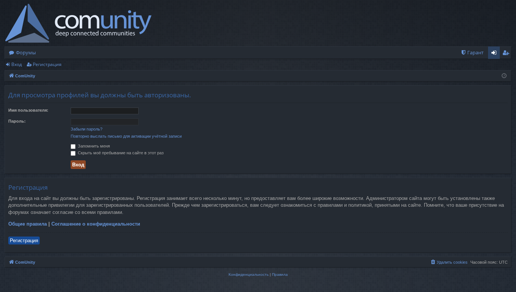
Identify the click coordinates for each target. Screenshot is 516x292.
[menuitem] (472, 52)
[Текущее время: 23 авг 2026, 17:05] (504, 76)
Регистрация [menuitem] (507, 54)
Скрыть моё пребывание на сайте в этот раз (120, 153)
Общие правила (27, 224)
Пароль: (17, 121)
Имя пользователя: (28, 110)
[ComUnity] (78, 23)
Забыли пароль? (86, 129)
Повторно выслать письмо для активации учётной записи (126, 136)
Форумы (26, 52)
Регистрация (47, 64)
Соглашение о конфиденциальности (95, 224)
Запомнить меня (93, 146)
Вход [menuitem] (495, 54)
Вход (16, 64)
